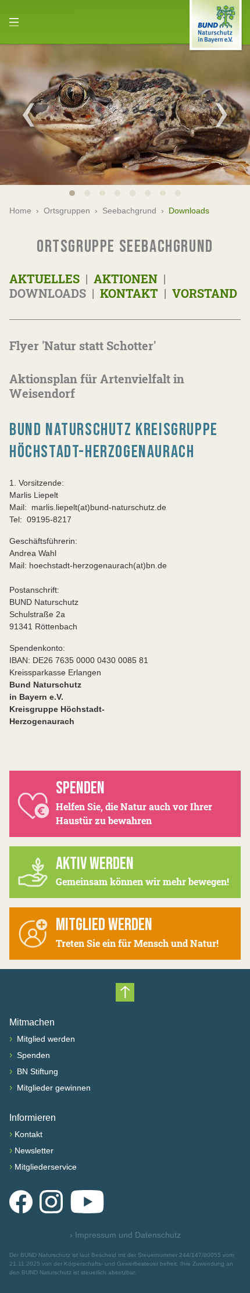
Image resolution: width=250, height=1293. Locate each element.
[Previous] (28, 114)
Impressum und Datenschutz (125, 1234)
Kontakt (28, 1134)
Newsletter (34, 1150)
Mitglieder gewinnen (53, 1087)
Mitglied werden (45, 1038)
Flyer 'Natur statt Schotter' (82, 345)
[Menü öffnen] (14, 22)
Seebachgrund (129, 210)
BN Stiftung (36, 1071)
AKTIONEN (124, 278)
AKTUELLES (46, 278)
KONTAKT (127, 293)
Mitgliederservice (46, 1166)
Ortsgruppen (67, 210)
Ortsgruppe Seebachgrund (125, 246)
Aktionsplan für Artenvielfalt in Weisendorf (96, 386)
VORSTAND (203, 293)
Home (20, 210)
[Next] (221, 114)
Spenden (32, 1055)
